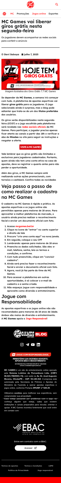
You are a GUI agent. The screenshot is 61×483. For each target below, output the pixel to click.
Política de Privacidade (18, 470)
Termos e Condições (33, 466)
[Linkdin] (39, 345)
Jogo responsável (45, 470)
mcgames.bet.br (24, 226)
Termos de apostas (9, 466)
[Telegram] (27, 345)
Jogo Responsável (36, 318)
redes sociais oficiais (34, 126)
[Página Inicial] (30, 4)
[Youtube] (33, 345)
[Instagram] (22, 345)
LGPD (51, 466)
